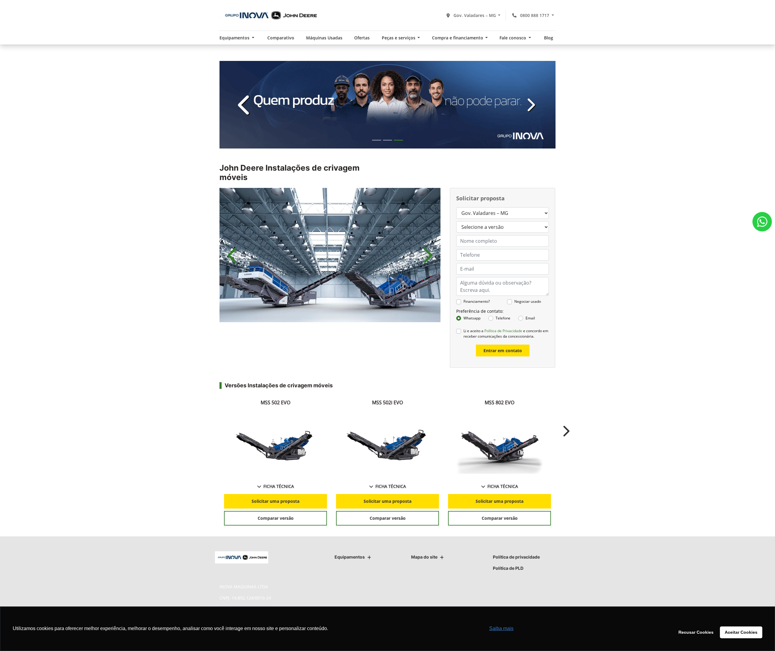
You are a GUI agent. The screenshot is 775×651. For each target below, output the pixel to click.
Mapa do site (424, 556)
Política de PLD (508, 568)
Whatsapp (471, 318)
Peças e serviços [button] (399, 38)
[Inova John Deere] (269, 15)
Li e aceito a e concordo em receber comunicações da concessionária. (505, 333)
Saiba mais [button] (501, 628)
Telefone (503, 318)
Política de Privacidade (503, 330)
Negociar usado (527, 301)
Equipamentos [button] (235, 38)
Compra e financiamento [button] (458, 38)
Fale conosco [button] (513, 38)
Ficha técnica (278, 486)
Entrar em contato (502, 350)
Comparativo (280, 38)
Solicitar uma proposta (275, 501)
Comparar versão (276, 518)
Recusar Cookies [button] (696, 632)
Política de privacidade (516, 556)
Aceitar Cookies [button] (741, 632)
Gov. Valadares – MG (474, 15)
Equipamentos (350, 556)
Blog (548, 38)
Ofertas (362, 38)
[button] (244, 105)
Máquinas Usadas (324, 38)
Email (530, 318)
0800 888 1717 (534, 15)
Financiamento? (476, 301)
